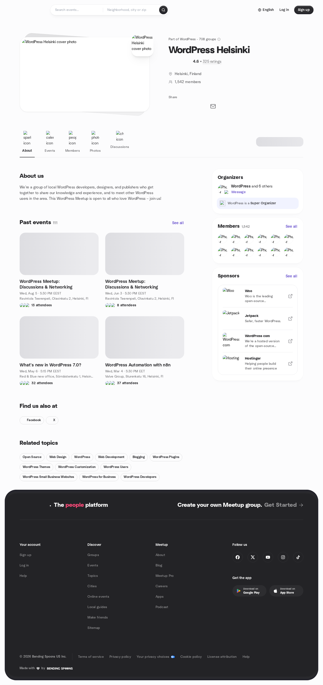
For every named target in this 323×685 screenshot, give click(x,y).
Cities (92, 586)
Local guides (97, 607)
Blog (159, 565)
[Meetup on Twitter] (253, 557)
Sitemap (93, 628)
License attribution (222, 656)
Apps (160, 596)
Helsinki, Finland (188, 74)
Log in (24, 565)
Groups (93, 555)
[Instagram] (283, 557)
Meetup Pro (165, 576)
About (160, 555)
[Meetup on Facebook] (237, 557)
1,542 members (188, 82)
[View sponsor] (290, 296)
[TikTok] (298, 557)
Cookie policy (191, 656)
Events (92, 565)
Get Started (280, 505)
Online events (98, 596)
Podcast (162, 607)
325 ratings (212, 61)
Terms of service (91, 656)
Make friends (97, 617)
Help (23, 576)
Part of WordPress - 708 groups (192, 39)
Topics (92, 576)
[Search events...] (163, 10)
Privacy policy (120, 656)
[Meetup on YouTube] (268, 557)
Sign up (25, 555)
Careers (162, 586)
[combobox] (131, 10)
